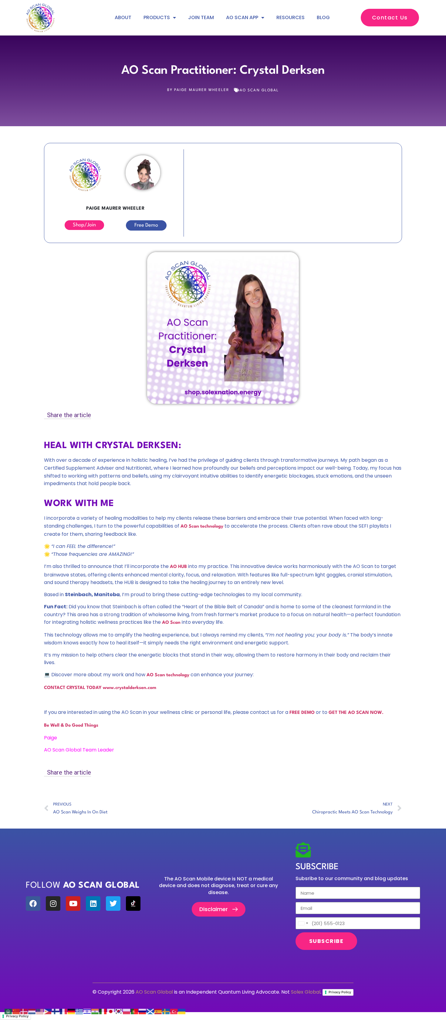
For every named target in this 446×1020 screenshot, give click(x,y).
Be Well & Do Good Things (71, 725)
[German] (72, 1011)
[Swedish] (166, 1011)
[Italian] (103, 1011)
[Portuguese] (135, 1011)
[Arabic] (8, 1011)
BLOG (323, 17)
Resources (290, 17)
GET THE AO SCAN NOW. (356, 713)
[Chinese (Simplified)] (16, 1011)
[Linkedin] (93, 903)
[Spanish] (158, 1011)
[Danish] (24, 1011)
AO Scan (171, 622)
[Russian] (143, 1011)
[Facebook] (33, 903)
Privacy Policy (340, 992)
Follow (83, 885)
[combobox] (303, 923)
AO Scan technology (168, 675)
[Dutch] (32, 1011)
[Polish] (127, 1011)
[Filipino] (48, 1011)
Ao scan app (242, 17)
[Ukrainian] (182, 1011)
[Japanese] (111, 1011)
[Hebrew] (87, 1011)
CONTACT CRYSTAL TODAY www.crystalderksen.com (100, 688)
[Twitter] (113, 903)
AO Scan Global (259, 90)
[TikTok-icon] (133, 903)
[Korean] (119, 1011)
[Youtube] (73, 903)
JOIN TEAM (201, 17)
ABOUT (123, 17)
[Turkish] (174, 1011)
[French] (64, 1011)
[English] (40, 1011)
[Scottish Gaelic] (150, 1011)
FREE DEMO (302, 713)
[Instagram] (53, 903)
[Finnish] (56, 1011)
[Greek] (79, 1011)
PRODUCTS (157, 17)
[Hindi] (95, 1011)
